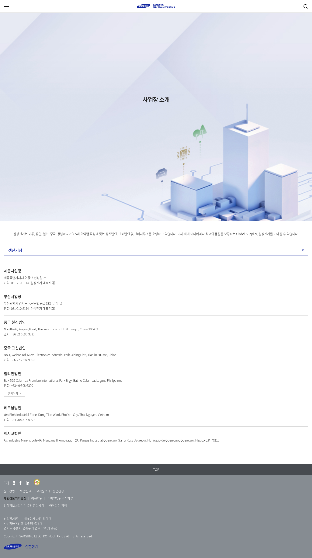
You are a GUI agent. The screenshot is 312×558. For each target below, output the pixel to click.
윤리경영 (9, 491)
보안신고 (25, 491)
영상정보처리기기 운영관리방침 (24, 505)
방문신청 (58, 491)
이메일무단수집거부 (60, 498)
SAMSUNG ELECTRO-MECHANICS (156, 6)
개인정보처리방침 (15, 498)
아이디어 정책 (58, 505)
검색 (305, 6)
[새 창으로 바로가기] (6, 483)
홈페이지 (13, 393)
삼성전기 (21, 547)
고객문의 (42, 491)
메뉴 (6, 6)
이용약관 (36, 498)
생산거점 (15, 250)
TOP (156, 469)
